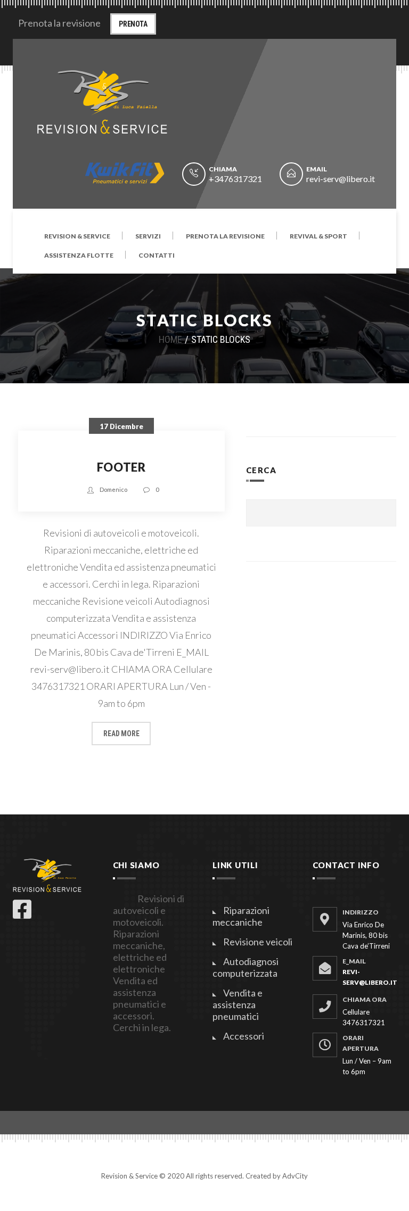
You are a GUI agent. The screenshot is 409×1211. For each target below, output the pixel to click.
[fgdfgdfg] (325, 1045)
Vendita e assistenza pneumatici (237, 1004)
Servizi (148, 236)
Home (170, 339)
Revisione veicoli (257, 942)
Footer (121, 467)
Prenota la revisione (225, 236)
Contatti (156, 255)
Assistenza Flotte (78, 255)
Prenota (133, 24)
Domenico (113, 489)
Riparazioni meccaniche (240, 916)
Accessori (243, 1036)
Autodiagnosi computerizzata (245, 967)
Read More (121, 733)
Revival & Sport (318, 236)
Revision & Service (77, 236)
